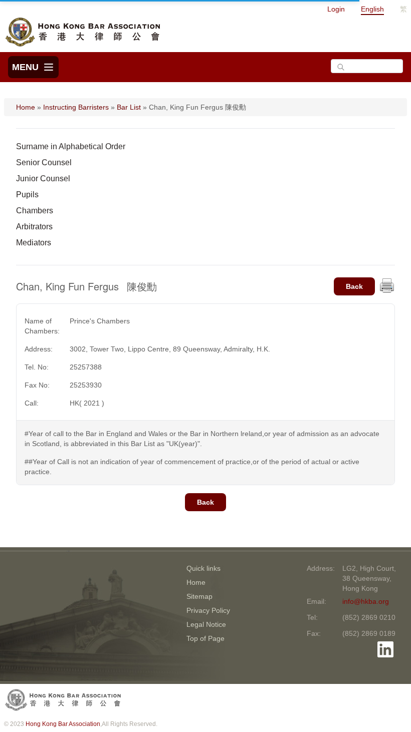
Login (336, 9)
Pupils (27, 194)
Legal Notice (206, 624)
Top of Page (205, 638)
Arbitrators (34, 226)
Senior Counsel (44, 162)
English (372, 9)
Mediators (33, 242)
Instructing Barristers (76, 107)
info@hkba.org (365, 601)
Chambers (34, 210)
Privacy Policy (208, 610)
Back (354, 286)
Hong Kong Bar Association (63, 723)
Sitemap (199, 596)
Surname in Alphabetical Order (70, 146)
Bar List (129, 107)
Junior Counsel (43, 178)
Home (25, 107)
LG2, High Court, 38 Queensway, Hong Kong (369, 578)
